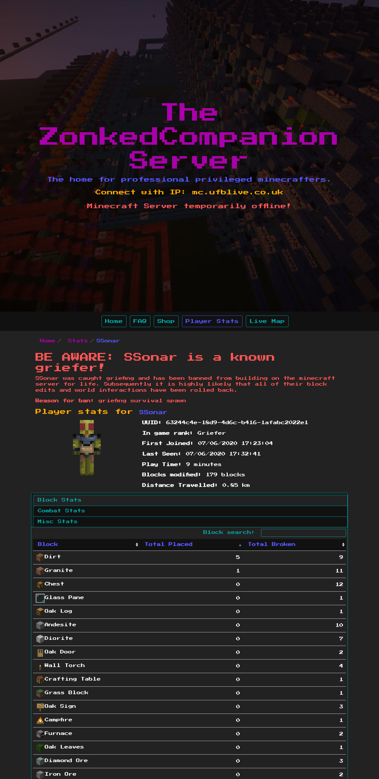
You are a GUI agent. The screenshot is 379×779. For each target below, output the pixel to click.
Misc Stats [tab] (58, 522)
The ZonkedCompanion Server (189, 137)
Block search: (231, 532)
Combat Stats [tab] (61, 511)
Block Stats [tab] (60, 500)
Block (48, 544)
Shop (166, 321)
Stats (78, 341)
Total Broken (271, 544)
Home (114, 321)
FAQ (140, 321)
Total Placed (169, 544)
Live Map (267, 321)
